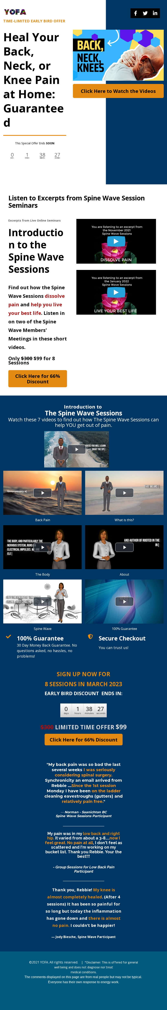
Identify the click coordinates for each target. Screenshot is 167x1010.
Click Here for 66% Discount (37, 379)
